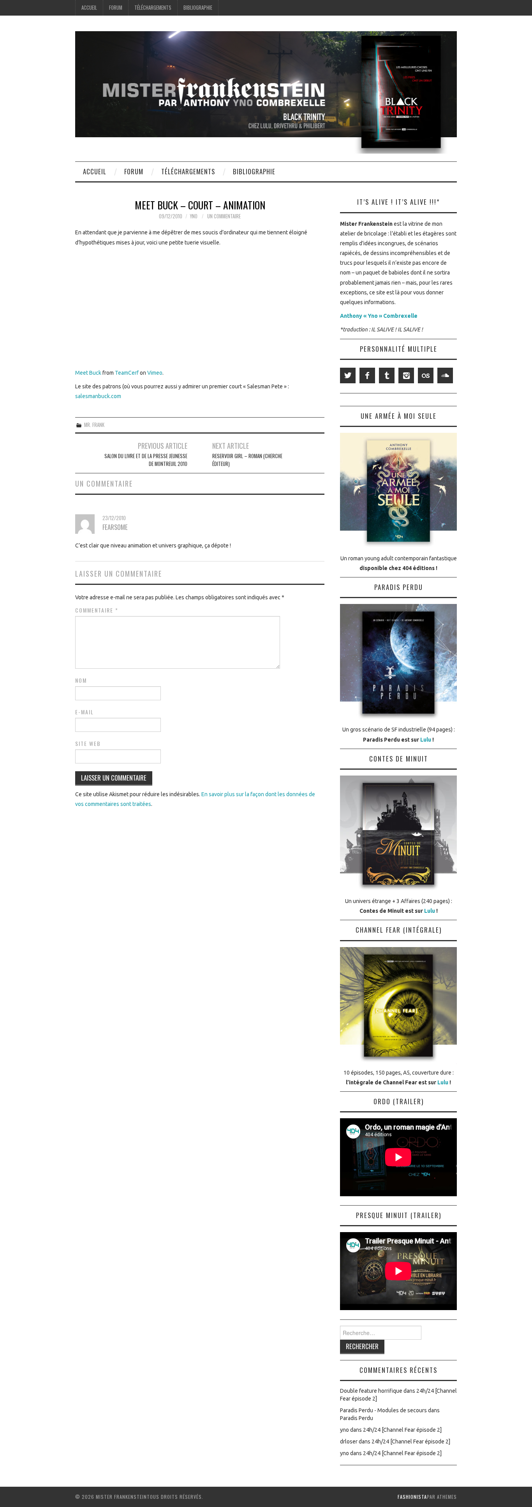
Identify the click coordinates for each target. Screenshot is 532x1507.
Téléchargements (152, 7)
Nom (81, 680)
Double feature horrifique (371, 1391)
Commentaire (96, 610)
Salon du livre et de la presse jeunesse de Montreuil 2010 (145, 460)
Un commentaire (224, 216)
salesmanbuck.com (98, 396)
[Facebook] (367, 375)
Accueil (89, 7)
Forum (115, 7)
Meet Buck (88, 373)
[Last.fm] (425, 375)
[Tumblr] (387, 375)
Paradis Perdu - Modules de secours (383, 1410)
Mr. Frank (94, 425)
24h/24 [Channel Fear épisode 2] (402, 1430)
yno (193, 216)
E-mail (84, 712)
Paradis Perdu (356, 1418)
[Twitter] (348, 375)
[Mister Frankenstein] (266, 92)
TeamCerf (127, 373)
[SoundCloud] (445, 375)
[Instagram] (406, 375)
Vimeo (154, 373)
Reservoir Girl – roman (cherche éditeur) (247, 460)
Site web (88, 743)
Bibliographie (197, 7)
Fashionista (412, 1496)
